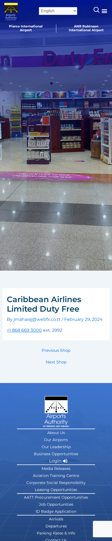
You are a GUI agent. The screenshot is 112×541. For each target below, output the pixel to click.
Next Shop (56, 362)
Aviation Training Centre (56, 475)
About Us (56, 432)
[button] (104, 11)
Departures (56, 526)
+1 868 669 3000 (24, 330)
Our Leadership (56, 446)
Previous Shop (56, 351)
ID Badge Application (56, 511)
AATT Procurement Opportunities (56, 497)
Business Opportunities (56, 453)
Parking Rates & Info (56, 533)
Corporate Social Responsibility (56, 482)
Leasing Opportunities (56, 489)
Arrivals (56, 519)
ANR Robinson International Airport (86, 28)
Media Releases (56, 468)
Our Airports (56, 439)
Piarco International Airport (26, 28)
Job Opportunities (56, 504)
